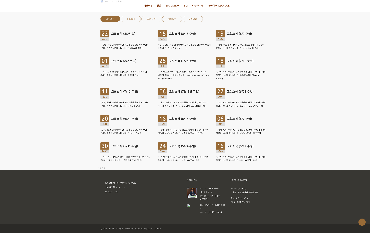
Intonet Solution (153, 229)
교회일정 (192, 19)
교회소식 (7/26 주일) (182, 61)
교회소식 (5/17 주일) (240, 146)
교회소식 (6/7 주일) (239, 118)
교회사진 (151, 19)
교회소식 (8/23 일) (123, 33)
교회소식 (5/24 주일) (182, 146)
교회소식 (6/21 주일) (124, 118)
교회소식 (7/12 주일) (124, 91)
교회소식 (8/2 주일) (123, 61)
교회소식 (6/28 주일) (240, 91)
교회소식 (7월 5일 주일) (184, 91)
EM (186, 6)
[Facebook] (260, 5)
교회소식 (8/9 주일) (239, 33)
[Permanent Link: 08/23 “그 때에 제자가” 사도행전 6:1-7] (192, 192)
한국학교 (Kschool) (219, 6)
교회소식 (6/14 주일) (182, 118)
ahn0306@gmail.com (115, 187)
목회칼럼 (172, 19)
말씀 (159, 6)
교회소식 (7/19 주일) (240, 61)
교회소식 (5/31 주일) (124, 146)
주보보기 (130, 19)
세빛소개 (148, 6)
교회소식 (110, 19)
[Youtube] (266, 5)
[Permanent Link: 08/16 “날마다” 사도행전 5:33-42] (192, 209)
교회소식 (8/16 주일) (182, 33)
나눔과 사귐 (198, 6)
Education (172, 6)
